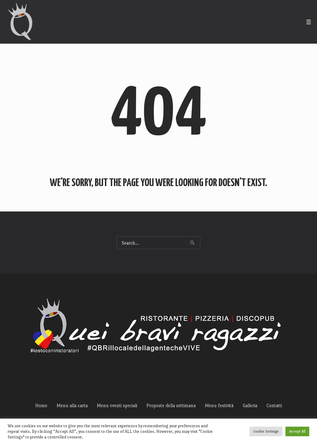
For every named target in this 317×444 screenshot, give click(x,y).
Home (41, 405)
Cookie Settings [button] (266, 431)
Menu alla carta (72, 405)
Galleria (250, 405)
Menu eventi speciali (117, 405)
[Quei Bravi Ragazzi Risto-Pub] (158, 328)
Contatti (274, 405)
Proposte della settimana (171, 405)
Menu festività (219, 405)
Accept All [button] (297, 431)
